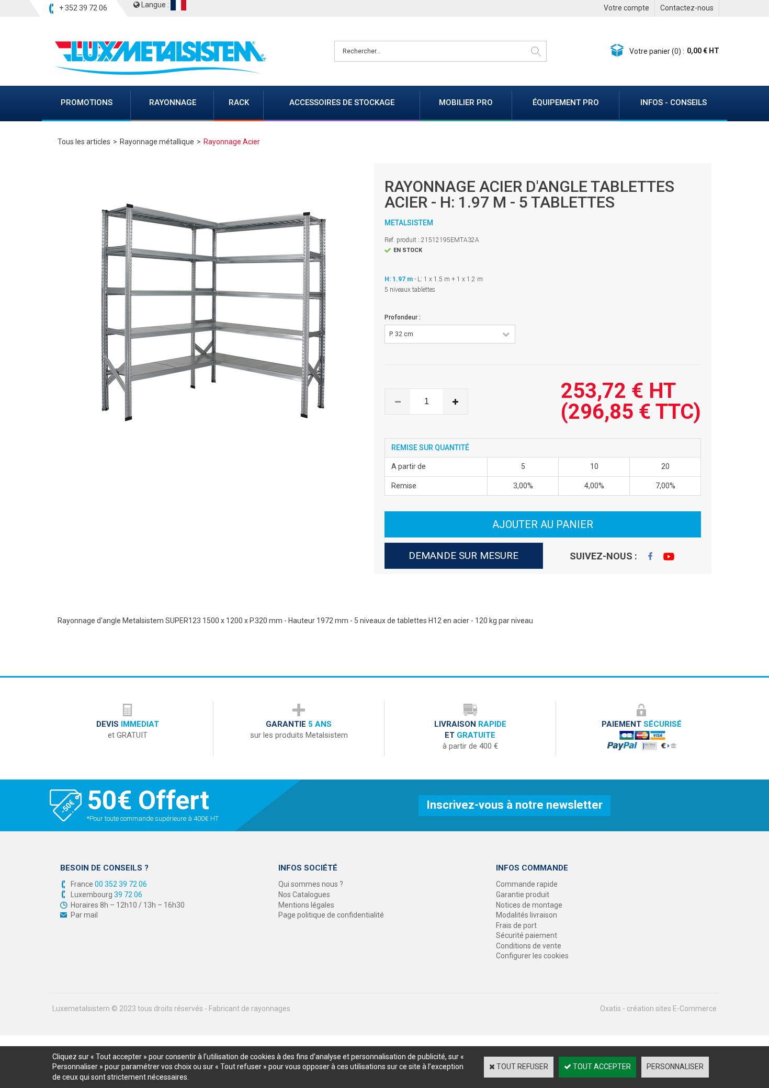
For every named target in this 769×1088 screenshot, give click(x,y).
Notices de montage (529, 905)
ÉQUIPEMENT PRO (566, 102)
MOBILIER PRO (466, 102)
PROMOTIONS (86, 102)
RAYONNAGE (172, 102)
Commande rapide (527, 884)
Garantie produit (522, 894)
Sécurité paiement (526, 935)
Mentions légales (306, 905)
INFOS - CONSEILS (673, 102)
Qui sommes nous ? (310, 884)
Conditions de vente (528, 946)
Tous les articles (84, 142)
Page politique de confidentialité (331, 915)
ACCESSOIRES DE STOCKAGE (341, 102)
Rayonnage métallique (157, 142)
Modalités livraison (526, 915)
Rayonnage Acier (231, 142)
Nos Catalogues (304, 894)
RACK (239, 102)
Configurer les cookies (532, 956)
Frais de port (516, 925)
